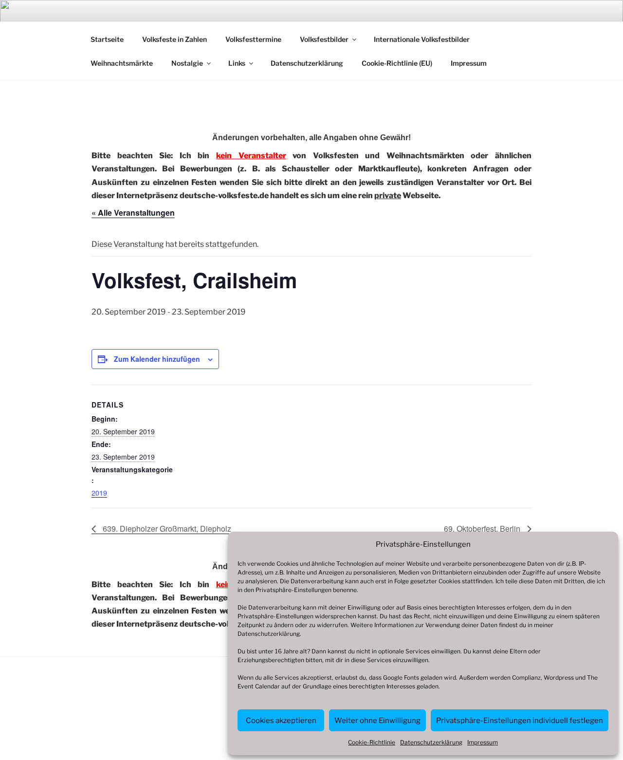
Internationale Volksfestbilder (422, 39)
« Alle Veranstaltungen (133, 212)
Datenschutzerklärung (269, 633)
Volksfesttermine (253, 39)
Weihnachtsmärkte (122, 63)
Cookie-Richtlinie (371, 742)
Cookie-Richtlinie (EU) (397, 63)
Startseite (107, 39)
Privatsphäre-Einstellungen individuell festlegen (519, 720)
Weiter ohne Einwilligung (377, 720)
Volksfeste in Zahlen (174, 39)
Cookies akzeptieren (281, 720)
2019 (99, 493)
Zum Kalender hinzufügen (157, 359)
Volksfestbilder (324, 39)
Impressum (482, 742)
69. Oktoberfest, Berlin (483, 528)
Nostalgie (187, 63)
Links (236, 63)
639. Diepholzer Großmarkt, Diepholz (166, 528)
